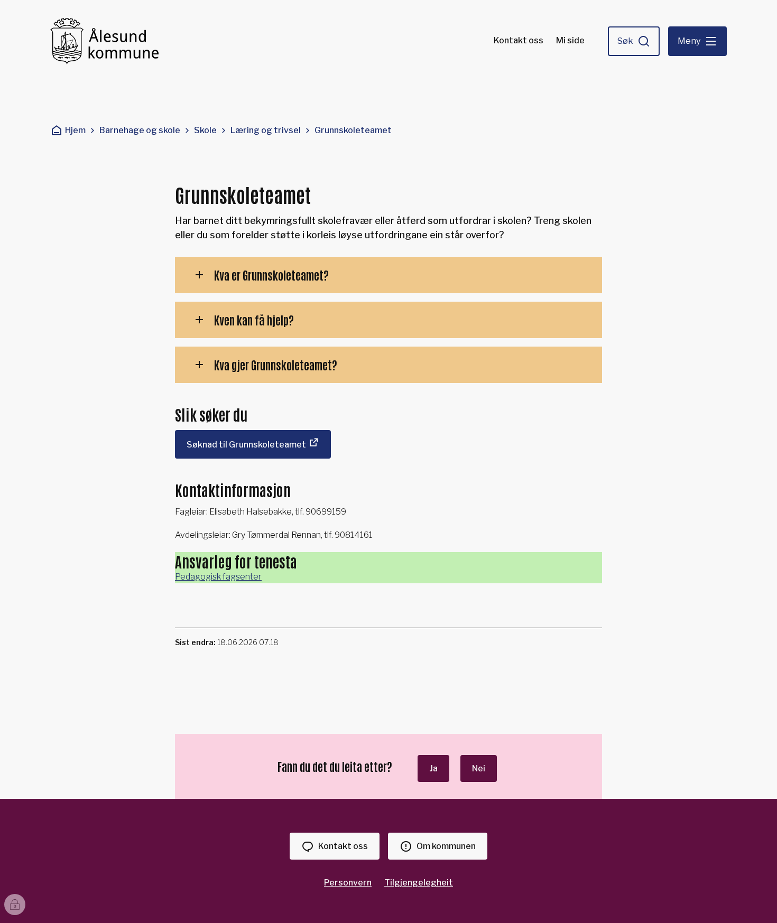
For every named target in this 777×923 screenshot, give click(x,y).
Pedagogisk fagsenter (218, 577)
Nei (478, 768)
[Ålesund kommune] (104, 41)
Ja (433, 768)
